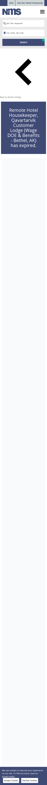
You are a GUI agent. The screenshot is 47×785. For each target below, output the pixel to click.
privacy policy (8, 776)
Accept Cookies (11, 780)
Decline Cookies (29, 780)
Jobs (11, 3)
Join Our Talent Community (30, 3)
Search (23, 42)
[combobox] (23, 23)
